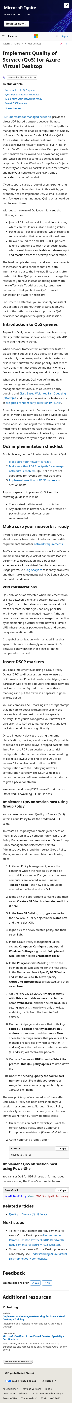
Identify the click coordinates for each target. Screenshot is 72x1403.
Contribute (9, 1393)
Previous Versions (31, 1388)
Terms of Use (10, 1398)
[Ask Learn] (60, 43)
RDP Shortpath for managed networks (27, 117)
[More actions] (66, 43)
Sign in (65, 36)
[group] (36, 1196)
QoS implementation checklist (22, 94)
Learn (6, 43)
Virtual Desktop (33, 43)
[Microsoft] (36, 36)
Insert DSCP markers (16, 103)
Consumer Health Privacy (47, 1393)
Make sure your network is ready (23, 98)
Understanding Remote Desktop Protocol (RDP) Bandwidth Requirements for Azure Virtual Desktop (36, 1240)
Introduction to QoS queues (21, 90)
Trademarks (27, 1398)
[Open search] (56, 36)
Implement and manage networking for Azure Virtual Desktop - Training (34, 1318)
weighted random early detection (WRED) (32, 403)
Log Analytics (34, 570)
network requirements (48, 544)
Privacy (23, 1393)
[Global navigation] (3, 36)
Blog (47, 1388)
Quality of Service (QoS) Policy (28, 1214)
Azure (17, 43)
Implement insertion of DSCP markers (33, 480)
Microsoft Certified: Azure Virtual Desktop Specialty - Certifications (33, 1338)
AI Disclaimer (10, 1388)
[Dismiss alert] (66, 5)
